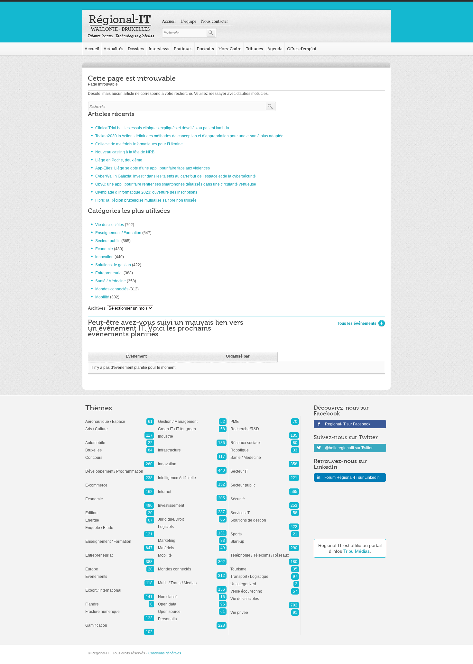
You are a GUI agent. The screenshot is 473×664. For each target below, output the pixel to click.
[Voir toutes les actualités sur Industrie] (192, 433)
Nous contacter (214, 21)
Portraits (205, 48)
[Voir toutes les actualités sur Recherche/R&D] (264, 426)
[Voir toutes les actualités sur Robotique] (264, 447)
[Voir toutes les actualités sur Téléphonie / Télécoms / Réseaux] (264, 552)
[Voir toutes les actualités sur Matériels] (192, 545)
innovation (104, 257)
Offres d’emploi (301, 48)
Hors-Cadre (229, 48)
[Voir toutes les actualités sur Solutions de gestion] (264, 517)
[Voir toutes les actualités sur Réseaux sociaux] (264, 440)
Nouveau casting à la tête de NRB (124, 152)
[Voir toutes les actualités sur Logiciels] (192, 523)
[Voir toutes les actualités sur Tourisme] (264, 566)
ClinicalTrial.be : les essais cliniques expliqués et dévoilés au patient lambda (162, 128)
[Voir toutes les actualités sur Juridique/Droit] (192, 516)
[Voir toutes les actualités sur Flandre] (119, 601)
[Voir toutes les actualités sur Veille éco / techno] (264, 588)
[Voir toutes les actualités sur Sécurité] (264, 496)
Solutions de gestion (113, 265)
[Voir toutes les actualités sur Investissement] (192, 502)
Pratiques (183, 48)
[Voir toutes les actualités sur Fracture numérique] (119, 608)
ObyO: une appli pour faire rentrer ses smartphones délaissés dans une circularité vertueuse (175, 184)
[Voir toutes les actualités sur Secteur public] (264, 482)
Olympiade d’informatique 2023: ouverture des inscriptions (146, 192)
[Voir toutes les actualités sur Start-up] (264, 538)
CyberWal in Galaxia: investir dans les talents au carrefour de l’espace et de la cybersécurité (175, 176)
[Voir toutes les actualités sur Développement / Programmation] (119, 468)
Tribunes (254, 48)
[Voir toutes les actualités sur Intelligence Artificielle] (192, 475)
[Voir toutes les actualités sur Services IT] (264, 510)
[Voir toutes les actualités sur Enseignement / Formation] (119, 538)
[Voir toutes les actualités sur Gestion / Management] (192, 418)
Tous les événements (357, 323)
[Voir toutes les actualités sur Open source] (192, 608)
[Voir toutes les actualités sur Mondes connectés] (192, 566)
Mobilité (102, 297)
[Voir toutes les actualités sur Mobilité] (192, 552)
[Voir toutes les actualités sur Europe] (119, 566)
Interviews (159, 48)
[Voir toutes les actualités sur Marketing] (192, 537)
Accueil (169, 21)
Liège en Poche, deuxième (118, 160)
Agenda (275, 48)
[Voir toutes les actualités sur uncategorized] (264, 581)
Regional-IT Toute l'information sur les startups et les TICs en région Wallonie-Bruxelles (121, 26)
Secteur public (107, 241)
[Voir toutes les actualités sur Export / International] (119, 587)
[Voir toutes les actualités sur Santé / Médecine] (264, 454)
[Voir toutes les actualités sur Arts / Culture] (119, 426)
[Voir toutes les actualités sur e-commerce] (119, 482)
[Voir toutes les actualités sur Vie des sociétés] (264, 595)
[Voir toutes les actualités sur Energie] (119, 517)
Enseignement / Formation (118, 233)
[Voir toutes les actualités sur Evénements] (119, 573)
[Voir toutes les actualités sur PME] (264, 418)
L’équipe (188, 21)
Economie (104, 249)
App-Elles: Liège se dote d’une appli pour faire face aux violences (152, 168)
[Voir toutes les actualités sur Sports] (264, 531)
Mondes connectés (111, 289)
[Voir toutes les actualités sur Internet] (192, 488)
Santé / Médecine (110, 281)
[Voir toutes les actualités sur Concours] (119, 454)
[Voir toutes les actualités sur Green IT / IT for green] (192, 426)
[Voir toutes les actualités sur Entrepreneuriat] (119, 552)
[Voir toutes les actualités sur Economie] (119, 496)
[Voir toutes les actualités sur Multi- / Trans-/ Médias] (192, 580)
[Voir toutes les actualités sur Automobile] (119, 440)
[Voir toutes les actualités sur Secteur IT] (264, 468)
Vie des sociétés (109, 225)
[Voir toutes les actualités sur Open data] (192, 601)
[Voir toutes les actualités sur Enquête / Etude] (119, 524)
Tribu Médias (356, 551)
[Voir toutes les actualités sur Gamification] (119, 622)
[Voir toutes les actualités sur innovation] (192, 461)
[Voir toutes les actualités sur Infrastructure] (192, 447)
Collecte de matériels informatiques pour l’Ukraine (139, 144)
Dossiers (136, 48)
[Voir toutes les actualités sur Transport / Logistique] (264, 573)
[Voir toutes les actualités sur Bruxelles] (119, 447)
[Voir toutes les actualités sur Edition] (119, 510)
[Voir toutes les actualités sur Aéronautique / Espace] (119, 418)
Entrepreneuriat (109, 273)
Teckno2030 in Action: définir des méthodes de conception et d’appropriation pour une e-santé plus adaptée (189, 136)
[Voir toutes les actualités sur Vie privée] (264, 609)
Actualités (113, 48)
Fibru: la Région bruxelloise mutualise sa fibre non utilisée (146, 200)
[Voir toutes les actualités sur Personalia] (192, 616)
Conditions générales (164, 653)
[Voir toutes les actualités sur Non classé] (192, 594)
